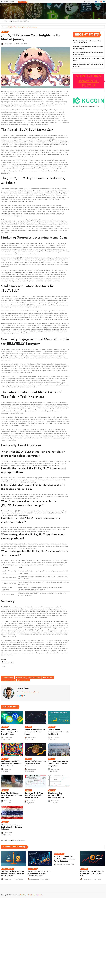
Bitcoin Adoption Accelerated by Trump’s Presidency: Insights (57, 795)
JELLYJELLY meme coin (34, 677)
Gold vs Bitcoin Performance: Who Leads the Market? (58, 732)
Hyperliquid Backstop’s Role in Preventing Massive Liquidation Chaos (39, 874)
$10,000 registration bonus (19, 21)
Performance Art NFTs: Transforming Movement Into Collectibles (11, 763)
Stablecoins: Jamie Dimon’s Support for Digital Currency (9, 732)
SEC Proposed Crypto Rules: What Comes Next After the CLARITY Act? (12, 874)
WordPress (23, 895)
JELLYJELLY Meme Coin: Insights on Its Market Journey (22, 27)
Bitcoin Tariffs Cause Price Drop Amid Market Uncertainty (35, 763)
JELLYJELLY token (48, 677)
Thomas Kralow (8, 43)
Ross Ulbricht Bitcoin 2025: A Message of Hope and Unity (11, 795)
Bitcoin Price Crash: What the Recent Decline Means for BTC (92, 874)
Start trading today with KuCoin (88, 81)
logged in (11, 840)
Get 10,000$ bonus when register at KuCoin (86, 106)
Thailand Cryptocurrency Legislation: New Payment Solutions (11, 827)
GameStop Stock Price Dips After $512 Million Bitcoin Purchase (34, 795)
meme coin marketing (9, 680)
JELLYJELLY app (21, 677)
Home (5, 21)
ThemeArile (39, 895)
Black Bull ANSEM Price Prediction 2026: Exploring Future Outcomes (65, 859)
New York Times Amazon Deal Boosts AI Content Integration (58, 763)
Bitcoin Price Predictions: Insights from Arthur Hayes (35, 732)
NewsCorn (31, 895)
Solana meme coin (24, 680)
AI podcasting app (8, 677)
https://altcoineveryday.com (30, 692)
